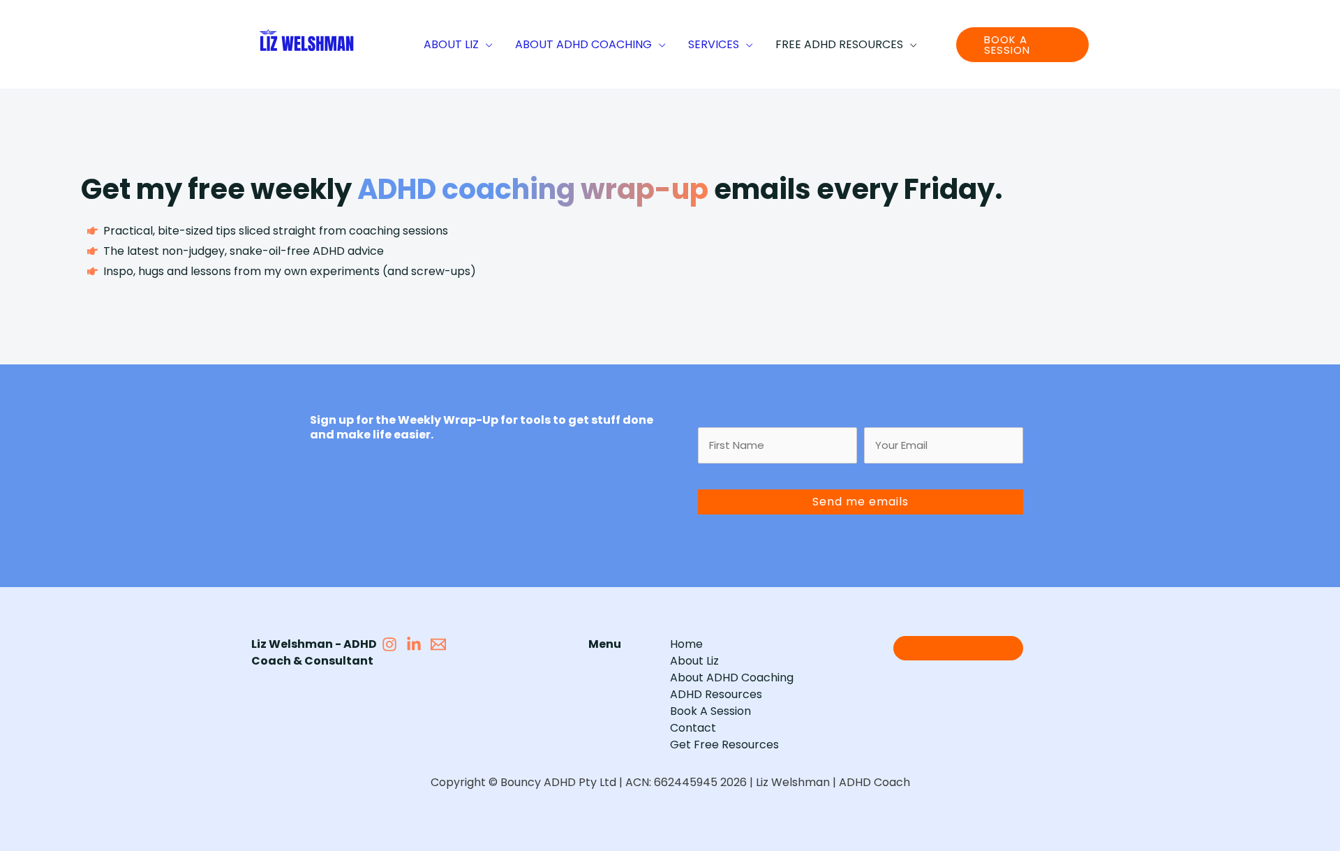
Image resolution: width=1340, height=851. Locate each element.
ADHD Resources (716, 694)
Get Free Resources (724, 745)
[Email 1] (438, 644)
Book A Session (710, 711)
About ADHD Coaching (732, 677)
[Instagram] (389, 644)
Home (686, 644)
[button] (486, 44)
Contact (693, 728)
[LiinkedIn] (414, 644)
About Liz (694, 661)
